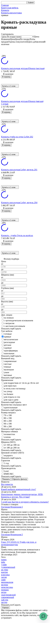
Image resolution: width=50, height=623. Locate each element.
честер (4, 602)
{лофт (4, 564)
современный (7, 597)
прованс (5, 590)
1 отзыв (4, 104)
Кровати (5, 10)
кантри (4, 572)
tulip (3, 562)
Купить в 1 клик (8, 86)
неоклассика (7, 587)
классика (5, 575)
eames (4, 559)
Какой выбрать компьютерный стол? (18, 489)
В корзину (6, 77)
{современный (8, 567)
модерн (4, 585)
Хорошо (5, 608)
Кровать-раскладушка (11, 13)
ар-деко (4, 569)
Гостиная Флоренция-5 (12, 507)
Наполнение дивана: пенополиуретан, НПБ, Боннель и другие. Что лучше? (22, 495)
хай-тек (4, 600)
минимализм (7, 582)
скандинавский (8, 595)
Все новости (7, 484)
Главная (5, 5)
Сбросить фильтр (19, 479)
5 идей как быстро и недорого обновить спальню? (25, 502)
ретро (3, 592)
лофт (3, 580)
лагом (4, 577)
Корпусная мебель (9, 8)
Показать (6, 479)
